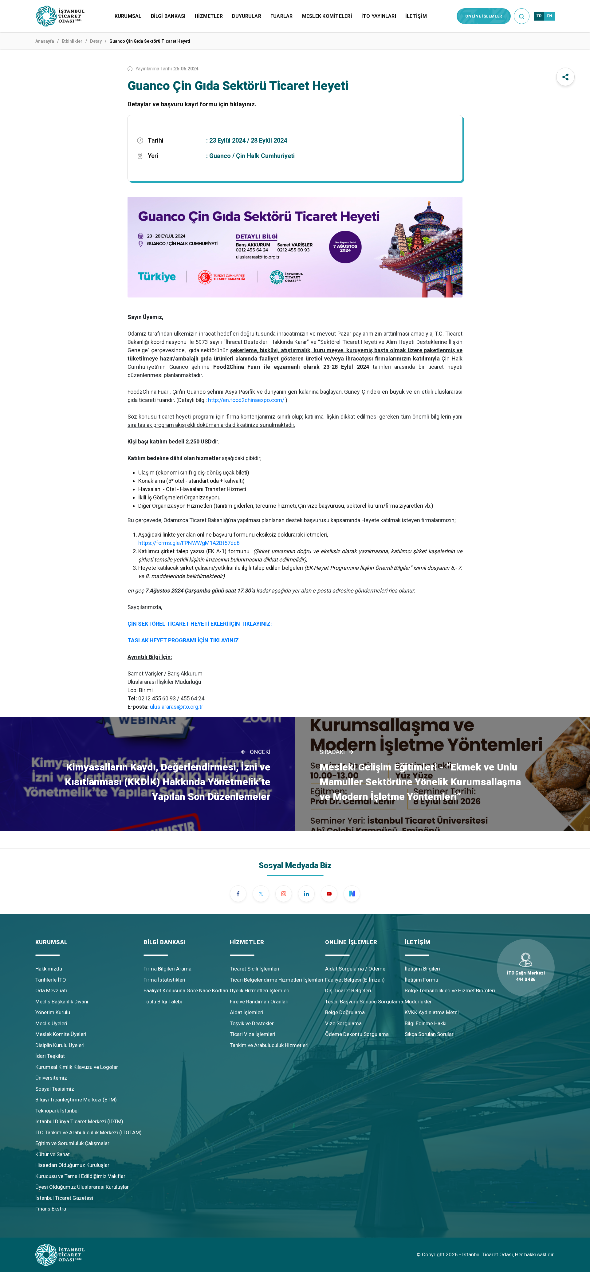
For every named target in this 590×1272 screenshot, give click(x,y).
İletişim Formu (421, 980)
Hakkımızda (48, 969)
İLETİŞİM (416, 16)
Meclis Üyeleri (51, 1023)
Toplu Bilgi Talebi (163, 1001)
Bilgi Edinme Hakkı (425, 1023)
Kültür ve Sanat (52, 1154)
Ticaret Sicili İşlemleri (254, 969)
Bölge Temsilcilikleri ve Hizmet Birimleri (450, 990)
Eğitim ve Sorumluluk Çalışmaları (73, 1143)
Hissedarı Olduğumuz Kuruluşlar (72, 1165)
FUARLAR (281, 16)
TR (539, 16)
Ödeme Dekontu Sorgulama (357, 1034)
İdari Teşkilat (50, 1056)
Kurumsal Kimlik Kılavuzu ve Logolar (76, 1067)
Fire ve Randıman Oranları (259, 1001)
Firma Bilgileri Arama (167, 969)
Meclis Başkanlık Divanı (61, 1001)
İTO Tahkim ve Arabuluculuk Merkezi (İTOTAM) (88, 1132)
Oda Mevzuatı (51, 990)
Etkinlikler (72, 41)
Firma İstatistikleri (164, 980)
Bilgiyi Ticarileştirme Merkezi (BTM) (76, 1100)
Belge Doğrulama (345, 1012)
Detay (96, 41)
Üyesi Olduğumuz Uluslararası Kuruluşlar (82, 1187)
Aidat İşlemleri (246, 1012)
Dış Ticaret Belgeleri (348, 990)
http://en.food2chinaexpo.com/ (246, 400)
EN (549, 16)
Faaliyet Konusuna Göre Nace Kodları (186, 990)
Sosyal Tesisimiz (54, 1089)
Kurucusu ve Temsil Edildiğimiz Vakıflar (80, 1176)
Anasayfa (44, 41)
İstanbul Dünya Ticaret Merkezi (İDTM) (79, 1121)
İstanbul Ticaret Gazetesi (64, 1198)
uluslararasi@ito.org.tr (176, 706)
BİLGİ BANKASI (168, 16)
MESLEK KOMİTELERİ (327, 16)
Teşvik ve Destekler (252, 1023)
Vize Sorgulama (343, 1023)
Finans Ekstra (50, 1209)
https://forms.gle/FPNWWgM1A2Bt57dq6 (189, 543)
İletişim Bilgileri (422, 969)
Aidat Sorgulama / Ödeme (355, 969)
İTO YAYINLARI (378, 16)
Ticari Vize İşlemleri (252, 1034)
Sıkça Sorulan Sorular (429, 1034)
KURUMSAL (128, 16)
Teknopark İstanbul (57, 1111)
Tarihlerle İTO (50, 980)
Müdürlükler (418, 1001)
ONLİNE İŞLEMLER (483, 16)
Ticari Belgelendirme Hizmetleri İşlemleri (276, 980)
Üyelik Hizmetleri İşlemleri (259, 990)
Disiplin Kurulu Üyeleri (60, 1045)
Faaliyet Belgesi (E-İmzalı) (355, 980)
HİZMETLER (209, 16)
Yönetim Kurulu (52, 1012)
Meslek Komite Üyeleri (60, 1034)
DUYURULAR (246, 16)
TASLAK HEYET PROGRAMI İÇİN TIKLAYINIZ (183, 640)
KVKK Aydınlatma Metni (432, 1012)
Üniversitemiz (51, 1078)
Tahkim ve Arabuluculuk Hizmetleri (269, 1045)
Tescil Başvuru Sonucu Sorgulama (364, 1001)
